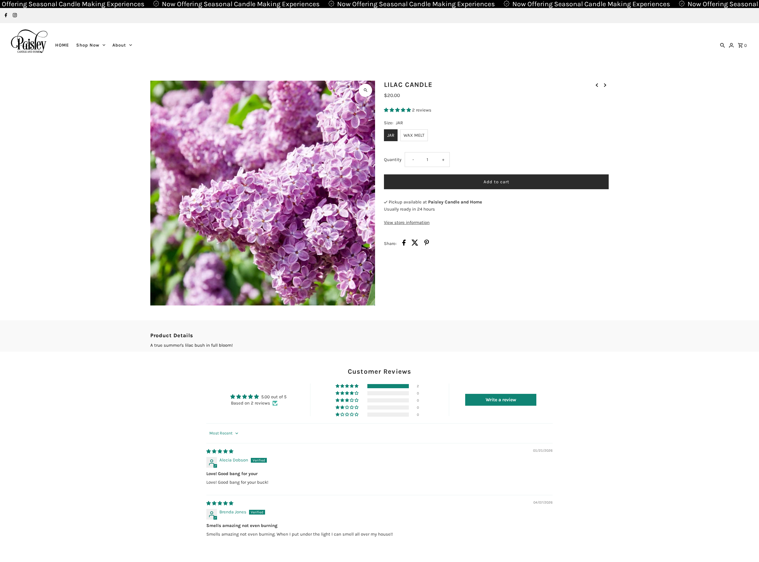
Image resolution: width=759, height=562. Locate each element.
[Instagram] (14, 16)
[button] (398, 110)
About (119, 45)
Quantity (392, 159)
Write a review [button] (501, 399)
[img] (219, 451)
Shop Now (87, 45)
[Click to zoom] (365, 90)
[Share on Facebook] (404, 244)
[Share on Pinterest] (426, 244)
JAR (390, 135)
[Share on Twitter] (415, 244)
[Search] (722, 45)
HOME (62, 45)
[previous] (596, 85)
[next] (605, 85)
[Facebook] (5, 16)
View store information (407, 222)
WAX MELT (414, 135)
